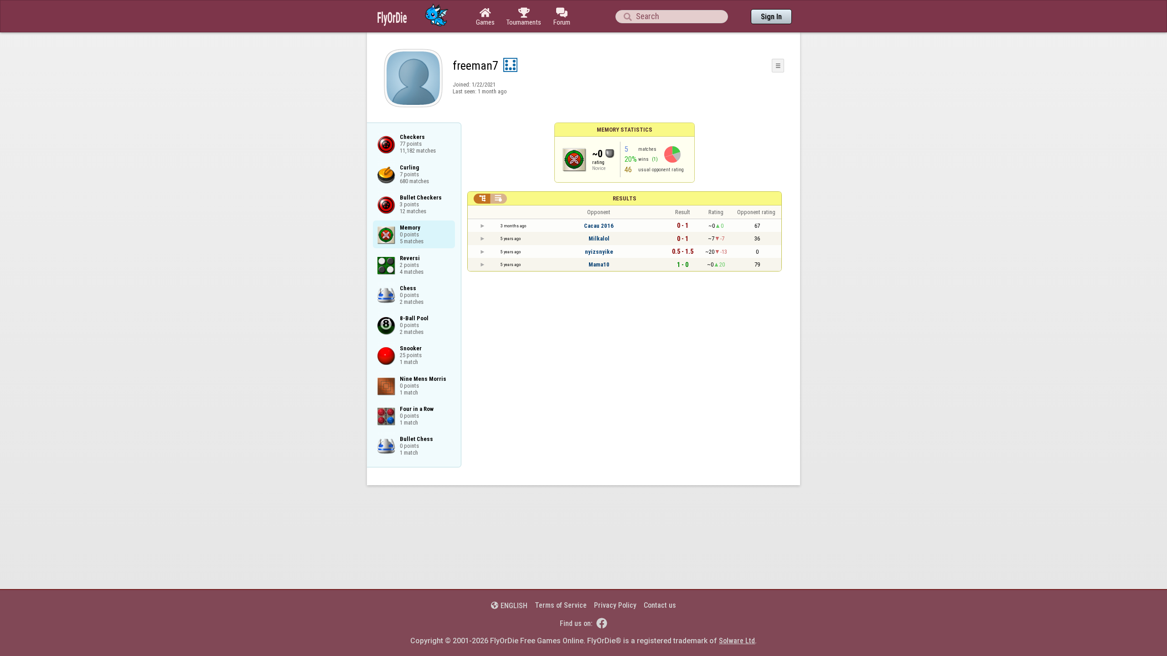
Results (624, 198)
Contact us (660, 605)
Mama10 (599, 264)
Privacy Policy (615, 605)
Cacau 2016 (599, 225)
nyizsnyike (599, 251)
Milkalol (599, 238)
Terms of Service (561, 605)
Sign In (771, 16)
